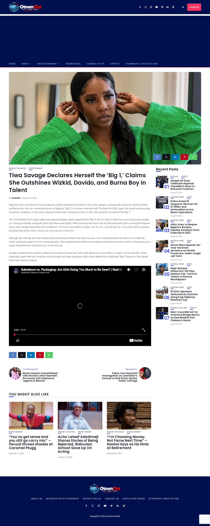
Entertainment (47, 63)
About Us (36, 499)
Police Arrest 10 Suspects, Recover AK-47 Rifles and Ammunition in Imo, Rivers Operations (184, 207)
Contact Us (194, 7)
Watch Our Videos (134, 499)
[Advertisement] (105, 37)
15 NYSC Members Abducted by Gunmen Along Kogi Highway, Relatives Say (184, 295)
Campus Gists (95, 63)
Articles (174, 176)
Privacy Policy (92, 499)
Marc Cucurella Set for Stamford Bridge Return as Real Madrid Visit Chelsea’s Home (185, 316)
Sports (114, 63)
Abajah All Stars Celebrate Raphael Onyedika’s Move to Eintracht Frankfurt (182, 185)
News (25, 63)
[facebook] (157, 157)
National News (177, 197)
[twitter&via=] (166, 157)
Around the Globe (178, 308)
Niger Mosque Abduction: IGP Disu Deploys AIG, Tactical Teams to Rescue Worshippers (183, 274)
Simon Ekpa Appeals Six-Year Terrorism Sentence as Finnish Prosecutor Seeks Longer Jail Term (185, 250)
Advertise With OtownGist (62, 499)
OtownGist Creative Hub (141, 63)
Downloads (73, 63)
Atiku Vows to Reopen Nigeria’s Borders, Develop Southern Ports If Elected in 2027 (184, 228)
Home (12, 63)
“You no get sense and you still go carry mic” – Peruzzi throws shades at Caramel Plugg (31, 442)
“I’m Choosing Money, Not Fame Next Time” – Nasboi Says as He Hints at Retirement (128, 442)
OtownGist (16, 198)
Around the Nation (17, 168)
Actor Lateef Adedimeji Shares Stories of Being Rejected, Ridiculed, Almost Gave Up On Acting (78, 444)
